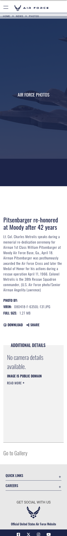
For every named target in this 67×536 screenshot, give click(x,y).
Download (15, 324)
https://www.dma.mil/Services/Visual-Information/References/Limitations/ (29, 435)
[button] (6, 8)
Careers (12, 485)
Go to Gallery (15, 453)
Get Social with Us (34, 502)
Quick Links (14, 475)
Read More (15, 383)
